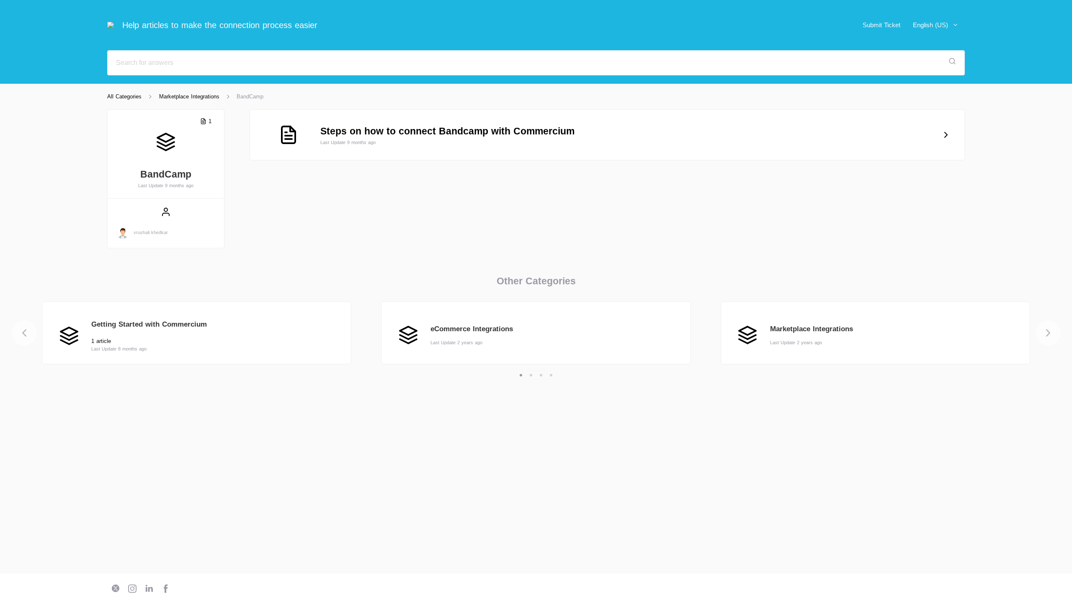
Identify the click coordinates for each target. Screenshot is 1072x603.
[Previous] (24, 332)
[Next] (1048, 332)
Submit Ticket (881, 24)
